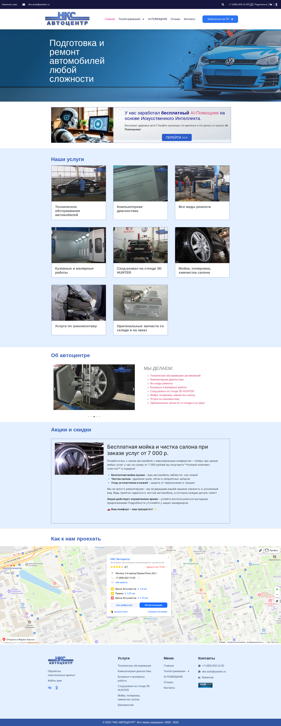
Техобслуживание (129, 19)
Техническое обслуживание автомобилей (67, 211)
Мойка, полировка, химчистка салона (172, 395)
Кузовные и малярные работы (168, 387)
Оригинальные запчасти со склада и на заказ (177, 403)
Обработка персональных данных (61, 673)
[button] (223, 4)
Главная (110, 19)
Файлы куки (55, 680)
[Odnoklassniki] (57, 688)
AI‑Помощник (204, 112)
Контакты (189, 19)
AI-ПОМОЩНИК (157, 19)
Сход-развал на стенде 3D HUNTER (172, 391)
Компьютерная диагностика (167, 379)
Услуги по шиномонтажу (76, 326)
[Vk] (50, 688)
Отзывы (175, 19)
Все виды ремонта (195, 207)
